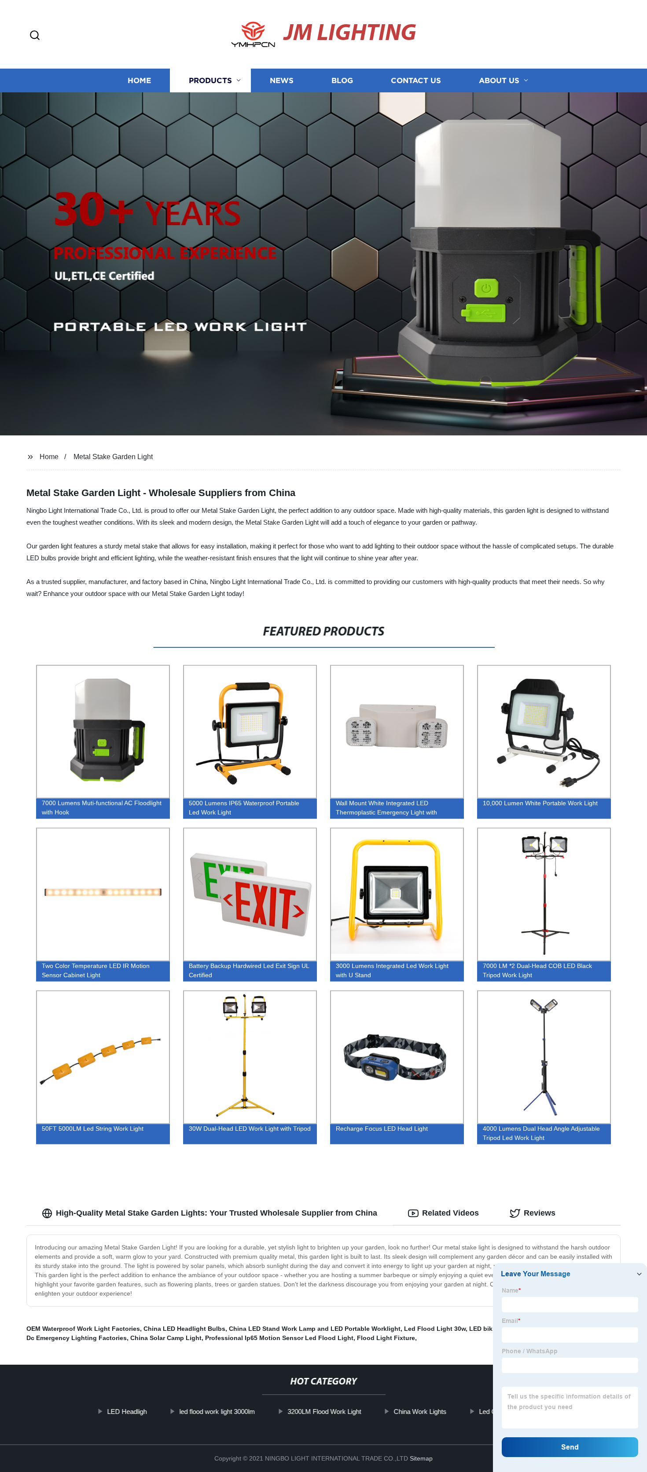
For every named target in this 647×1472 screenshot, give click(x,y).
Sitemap (421, 1458)
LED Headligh (127, 1411)
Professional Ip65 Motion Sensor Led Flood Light (279, 1337)
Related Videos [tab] (450, 1213)
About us (499, 80)
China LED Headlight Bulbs (184, 1328)
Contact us (416, 80)
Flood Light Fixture (386, 1337)
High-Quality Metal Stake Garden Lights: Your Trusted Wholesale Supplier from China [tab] (216, 1213)
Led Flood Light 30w (435, 1328)
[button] (34, 36)
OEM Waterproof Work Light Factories (83, 1328)
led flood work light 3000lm (217, 1411)
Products (210, 80)
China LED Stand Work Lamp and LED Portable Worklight (315, 1328)
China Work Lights (419, 1411)
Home (139, 80)
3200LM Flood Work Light (324, 1411)
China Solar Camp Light (166, 1337)
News (282, 80)
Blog (342, 80)
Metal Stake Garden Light (113, 456)
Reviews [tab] (539, 1213)
